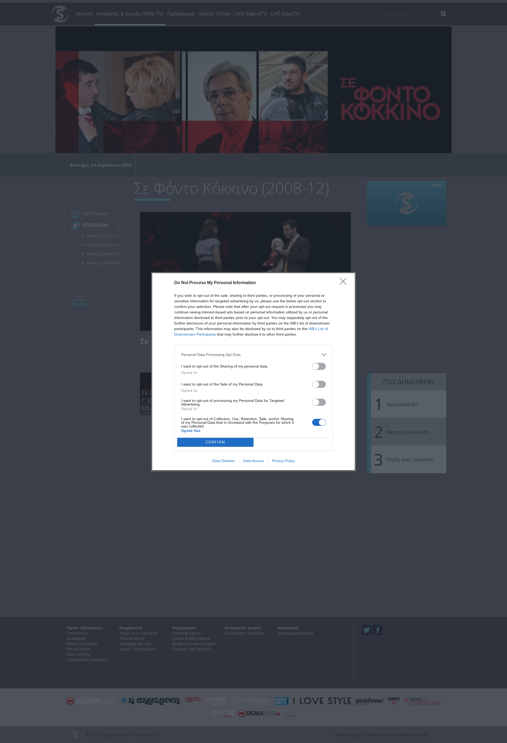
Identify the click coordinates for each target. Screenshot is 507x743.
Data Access (253, 461)
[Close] (345, 283)
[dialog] (253, 372)
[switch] (319, 366)
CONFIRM (215, 442)
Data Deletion (223, 461)
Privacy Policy (283, 461)
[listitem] (253, 355)
